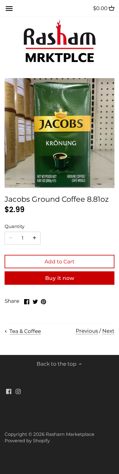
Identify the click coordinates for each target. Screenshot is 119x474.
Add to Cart (59, 262)
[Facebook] (8, 391)
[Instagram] (18, 391)
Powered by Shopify (27, 440)
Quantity (14, 226)
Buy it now (59, 278)
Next (108, 331)
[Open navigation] (9, 8)
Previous (87, 331)
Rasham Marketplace (70, 434)
